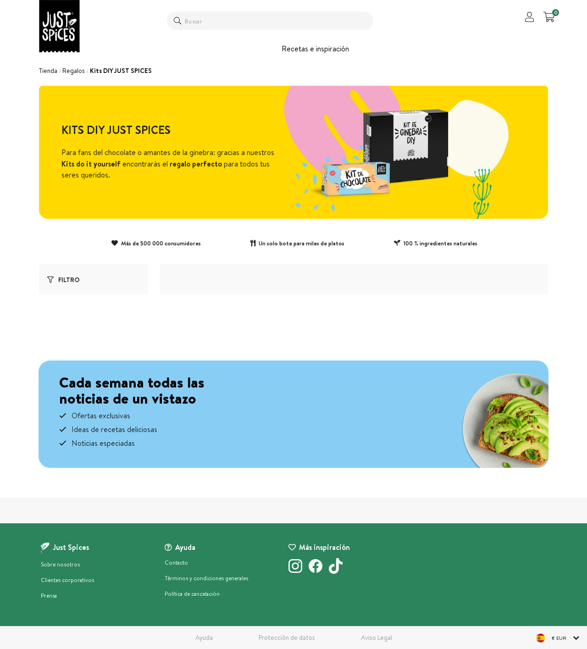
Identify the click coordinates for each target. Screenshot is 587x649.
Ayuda (204, 637)
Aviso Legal (376, 637)
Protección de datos (287, 637)
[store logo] (59, 26)
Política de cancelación (192, 594)
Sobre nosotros (60, 564)
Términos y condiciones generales (206, 578)
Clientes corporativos (67, 580)
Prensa (49, 595)
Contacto (176, 562)
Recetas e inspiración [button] (315, 49)
